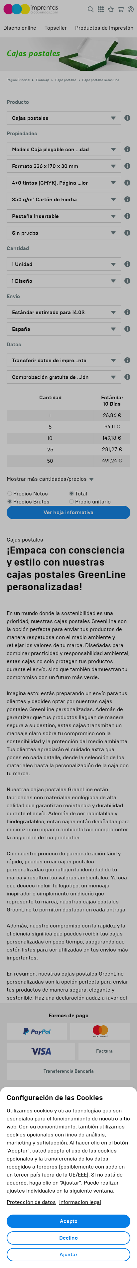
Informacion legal (80, 1202)
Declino (68, 1238)
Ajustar (68, 1254)
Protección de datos (31, 1202)
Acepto (68, 1221)
